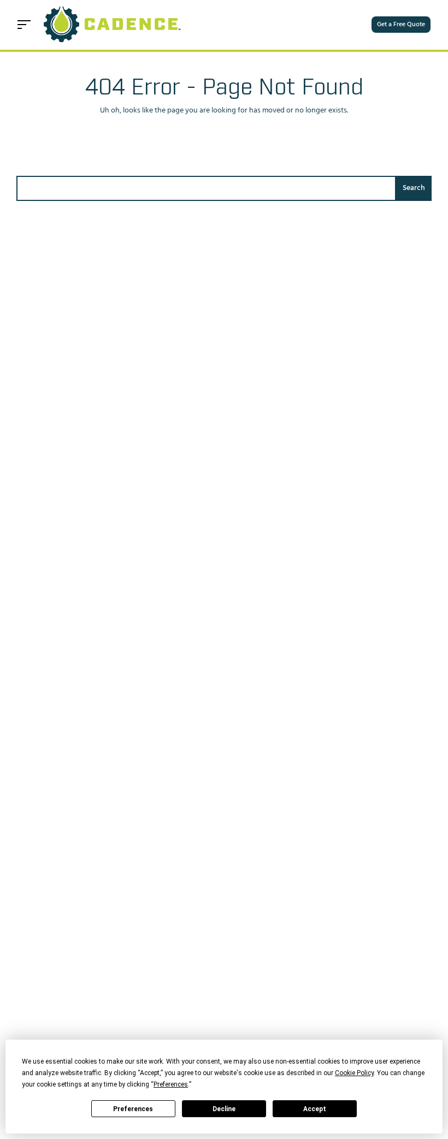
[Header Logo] (113, 25)
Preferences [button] (171, 1084)
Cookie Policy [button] (354, 1073)
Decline (224, 1109)
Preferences (133, 1109)
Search (414, 188)
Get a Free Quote (401, 24)
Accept (314, 1109)
